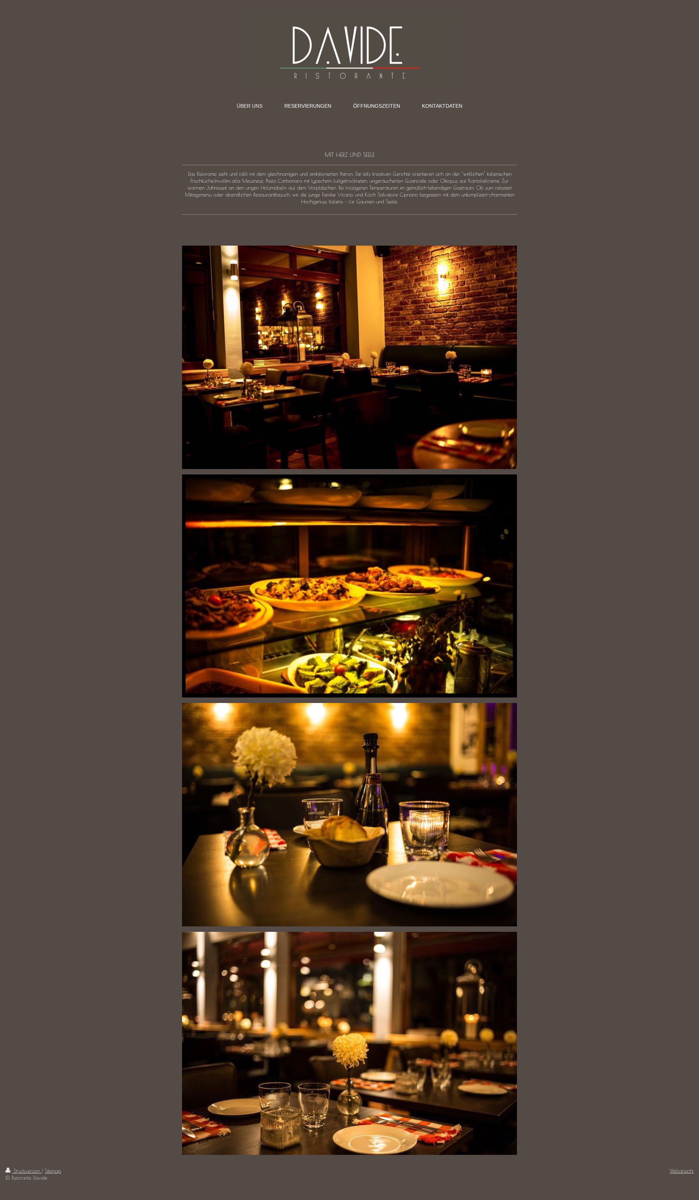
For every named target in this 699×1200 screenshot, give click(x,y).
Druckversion (27, 1171)
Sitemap (53, 1171)
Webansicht (682, 1171)
